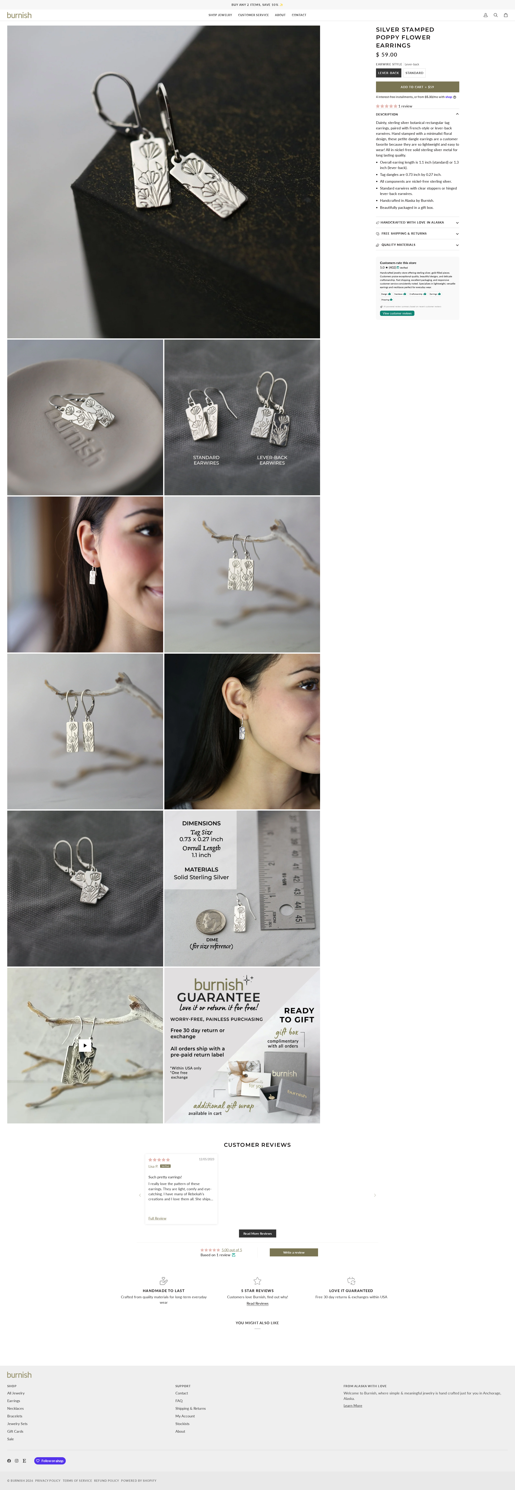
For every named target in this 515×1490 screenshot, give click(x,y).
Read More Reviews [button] (257, 1233)
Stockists (182, 1423)
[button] (220, 15)
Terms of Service (77, 1480)
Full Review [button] (157, 1218)
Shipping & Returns (190, 1408)
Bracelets (14, 1416)
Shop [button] (11, 1386)
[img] (159, 1159)
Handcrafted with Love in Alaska (412, 222)
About (180, 1431)
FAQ (178, 1400)
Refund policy (106, 1480)
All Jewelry (16, 1393)
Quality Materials (398, 244)
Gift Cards (15, 1431)
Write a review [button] (294, 1252)
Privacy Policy (48, 1480)
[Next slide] (375, 1195)
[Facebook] (9, 1461)
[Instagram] (17, 1461)
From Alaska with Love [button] (365, 1386)
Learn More (353, 1405)
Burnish (18, 1480)
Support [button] (183, 1386)
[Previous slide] (140, 1195)
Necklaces (15, 1408)
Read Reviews (258, 1303)
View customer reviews (397, 313)
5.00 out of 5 (232, 1250)
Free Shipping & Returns (404, 233)
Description (387, 114)
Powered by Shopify (139, 1480)
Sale (10, 1439)
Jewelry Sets (17, 1423)
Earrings (13, 1400)
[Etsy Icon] (24, 1461)
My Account (185, 1416)
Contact (181, 1393)
